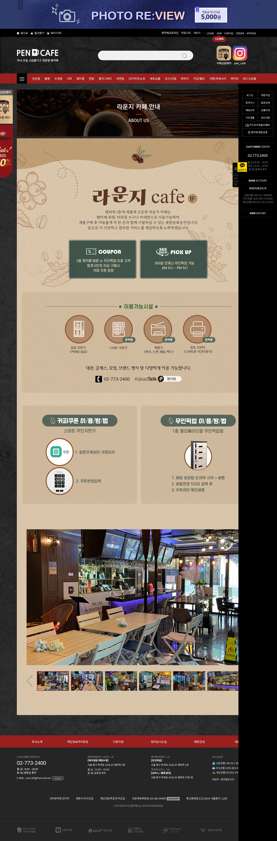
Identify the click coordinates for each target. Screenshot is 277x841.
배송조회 (250, 110)
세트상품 (155, 78)
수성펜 (58, 78)
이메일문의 (57, 778)
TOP (235, 178)
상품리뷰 (265, 110)
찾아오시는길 (159, 742)
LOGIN (210, 33)
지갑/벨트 (199, 78)
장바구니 (250, 102)
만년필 (36, 78)
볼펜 (47, 78)
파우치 (185, 78)
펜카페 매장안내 (259, 132)
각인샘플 (250, 117)
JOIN (219, 33)
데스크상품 (249, 78)
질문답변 (265, 102)
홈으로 (24, 33)
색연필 (120, 78)
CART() (228, 33)
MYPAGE (251, 33)
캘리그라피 (105, 78)
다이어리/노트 (137, 78)
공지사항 (265, 117)
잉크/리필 (170, 78)
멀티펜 (80, 78)
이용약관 (118, 742)
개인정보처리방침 (77, 742)
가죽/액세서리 (217, 78)
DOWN (235, 184)
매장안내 (199, 742)
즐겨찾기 (39, 33)
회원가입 (265, 95)
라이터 (234, 78)
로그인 (250, 95)
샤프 (69, 78)
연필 (91, 78)
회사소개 (37, 742)
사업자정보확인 (173, 798)
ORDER (240, 33)
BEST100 (56, 33)
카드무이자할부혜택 (259, 125)
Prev (29, 681)
